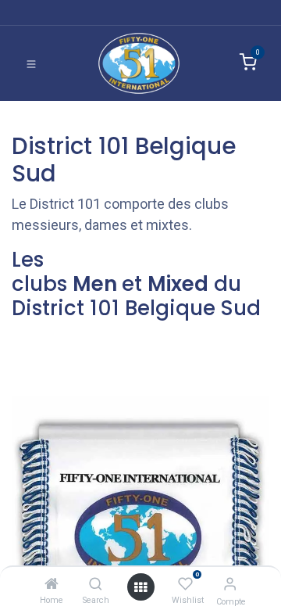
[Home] (51, 584)
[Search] (95, 584)
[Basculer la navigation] (31, 63)
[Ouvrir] (140, 586)
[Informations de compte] (229, 584)
